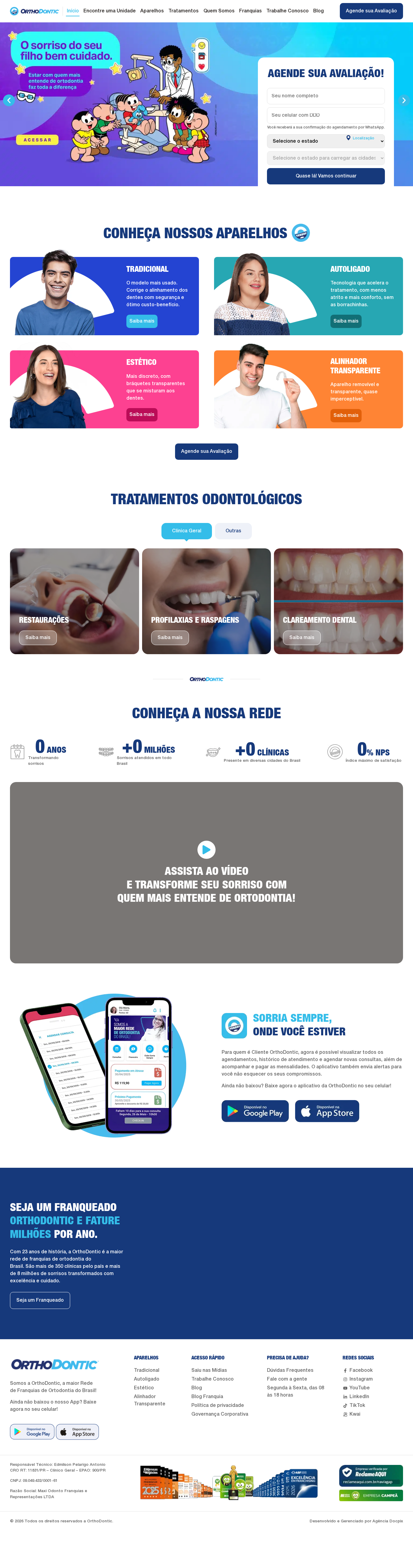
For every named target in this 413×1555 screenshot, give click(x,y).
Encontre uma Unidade (109, 11)
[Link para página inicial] (35, 11)
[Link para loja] (32, 1432)
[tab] (186, 531)
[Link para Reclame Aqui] (371, 1476)
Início (73, 11)
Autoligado (146, 1379)
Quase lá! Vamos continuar (326, 176)
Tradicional (146, 1370)
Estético (144, 1388)
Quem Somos (219, 11)
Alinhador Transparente (149, 1400)
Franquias (250, 11)
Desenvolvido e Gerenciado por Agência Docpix (356, 1521)
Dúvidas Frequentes (290, 1370)
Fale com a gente (287, 1379)
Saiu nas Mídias (209, 1370)
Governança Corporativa (219, 1414)
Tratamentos (183, 11)
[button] (9, 100)
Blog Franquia (207, 1397)
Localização (362, 138)
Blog (318, 11)
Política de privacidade (217, 1406)
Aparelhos (152, 11)
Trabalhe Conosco (287, 11)
